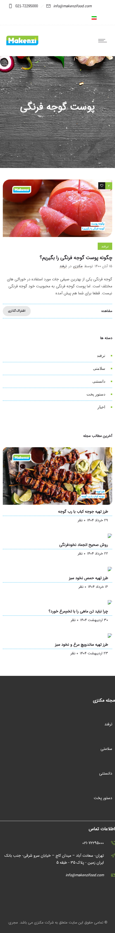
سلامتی (99, 368)
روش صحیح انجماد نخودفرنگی (83, 545)
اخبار (101, 406)
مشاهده (106, 311)
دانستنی (98, 381)
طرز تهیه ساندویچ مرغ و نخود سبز (81, 644)
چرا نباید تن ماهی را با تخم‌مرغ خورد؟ (78, 611)
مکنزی (78, 266)
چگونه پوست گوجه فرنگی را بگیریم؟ (76, 258)
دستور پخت (96, 394)
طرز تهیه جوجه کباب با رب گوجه (83, 511)
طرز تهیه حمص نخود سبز (88, 578)
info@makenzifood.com (72, 6)
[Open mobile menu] (103, 40)
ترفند (101, 355)
